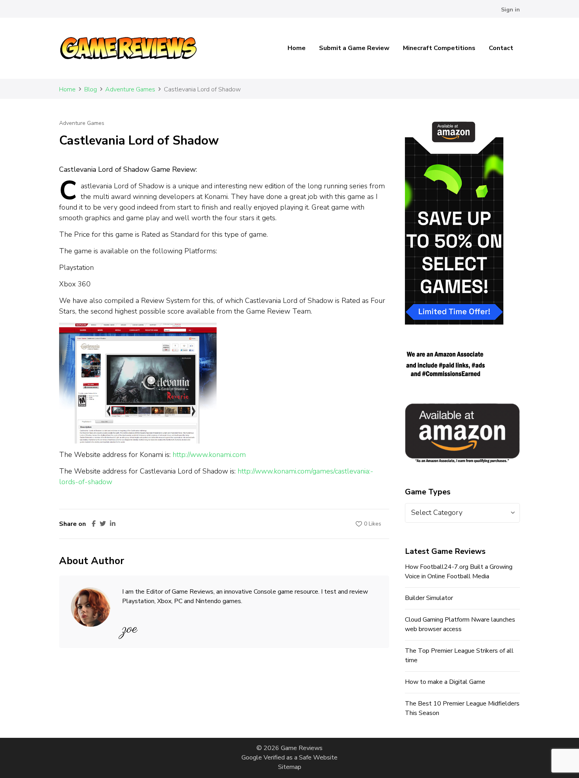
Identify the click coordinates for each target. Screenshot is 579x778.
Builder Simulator (429, 598)
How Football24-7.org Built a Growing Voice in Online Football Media (458, 572)
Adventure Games (81, 123)
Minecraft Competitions (439, 48)
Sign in (510, 9)
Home (297, 48)
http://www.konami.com (209, 454)
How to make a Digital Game (445, 682)
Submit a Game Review (354, 48)
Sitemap (289, 767)
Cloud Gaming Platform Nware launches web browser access (460, 624)
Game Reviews (302, 748)
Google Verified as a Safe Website (289, 757)
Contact (501, 48)
